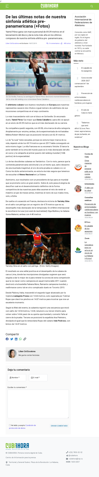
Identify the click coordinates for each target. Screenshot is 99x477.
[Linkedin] (16, 339)
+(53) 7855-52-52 (75, 452)
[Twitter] (12, 339)
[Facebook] (7, 339)
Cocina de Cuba (89, 155)
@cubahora (73, 455)
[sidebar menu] (7, 6)
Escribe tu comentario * (17, 387)
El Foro (87, 222)
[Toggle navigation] (91, 6)
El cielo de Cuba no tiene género (83, 113)
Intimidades (89, 184)
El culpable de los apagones (89, 228)
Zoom (87, 238)
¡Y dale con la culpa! (89, 189)
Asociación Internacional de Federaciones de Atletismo (83, 21)
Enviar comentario (59, 426)
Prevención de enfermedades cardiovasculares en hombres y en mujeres (83, 98)
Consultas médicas (89, 199)
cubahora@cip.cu (76, 459)
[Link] (24, 339)
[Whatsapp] (20, 339)
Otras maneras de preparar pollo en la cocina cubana (89, 169)
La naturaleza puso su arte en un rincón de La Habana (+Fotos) (89, 250)
